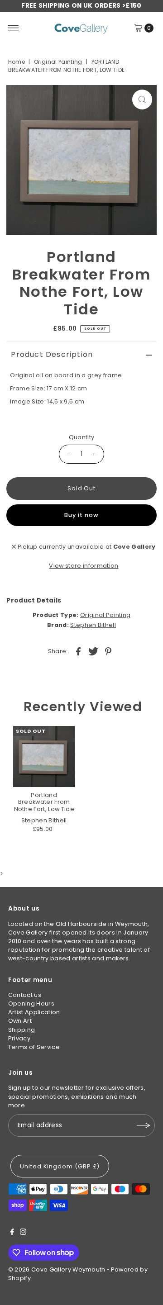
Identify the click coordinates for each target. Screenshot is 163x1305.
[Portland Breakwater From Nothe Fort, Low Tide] (44, 757)
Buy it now (81, 515)
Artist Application (34, 1012)
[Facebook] (12, 1233)
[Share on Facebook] (78, 651)
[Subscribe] (143, 1125)
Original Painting (58, 62)
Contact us (24, 995)
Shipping (21, 1030)
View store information (83, 565)
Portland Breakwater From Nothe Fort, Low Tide (44, 802)
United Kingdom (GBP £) (60, 1166)
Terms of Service (34, 1047)
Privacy (19, 1038)
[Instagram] (23, 1233)
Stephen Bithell (93, 625)
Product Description (52, 354)
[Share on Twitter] (93, 651)
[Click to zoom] (142, 99)
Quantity (82, 437)
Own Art (20, 1021)
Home (16, 62)
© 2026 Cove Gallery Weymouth (56, 1269)
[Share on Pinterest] (108, 651)
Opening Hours (31, 1003)
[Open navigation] (13, 28)
